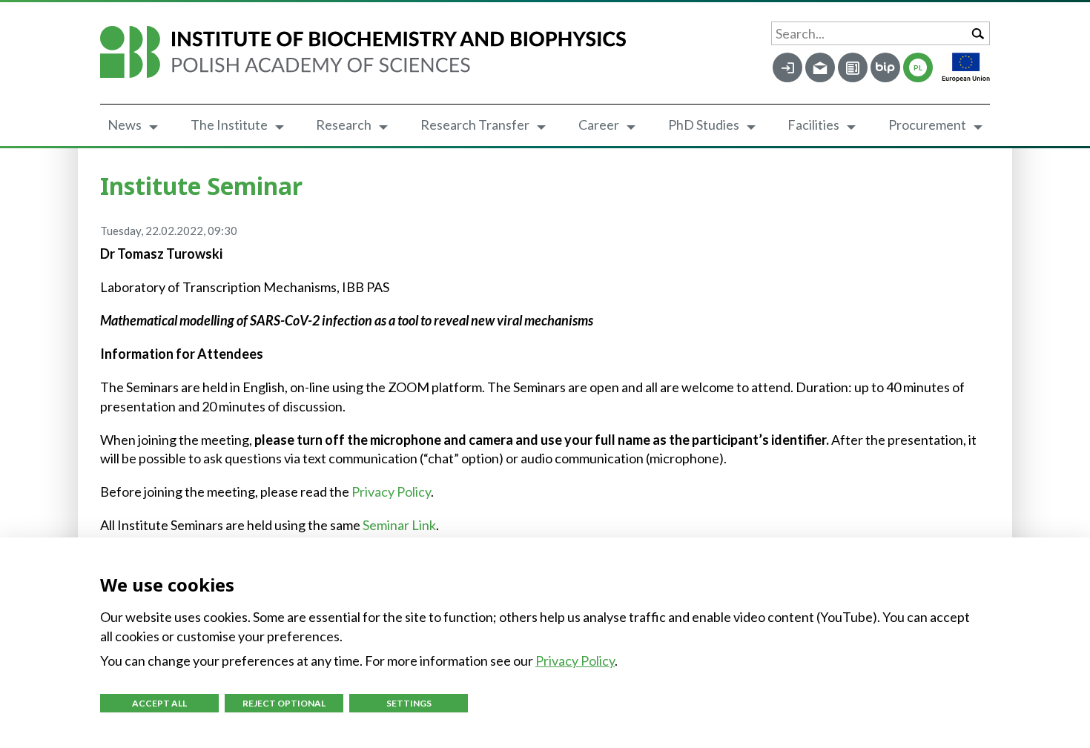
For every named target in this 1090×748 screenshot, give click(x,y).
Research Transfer (474, 124)
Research (343, 124)
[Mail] (820, 67)
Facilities (813, 124)
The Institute (229, 124)
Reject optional (284, 703)
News (125, 124)
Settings (409, 703)
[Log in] (787, 67)
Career (598, 124)
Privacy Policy (391, 491)
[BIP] (885, 67)
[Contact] (853, 67)
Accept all (159, 703)
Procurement (927, 124)
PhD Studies (703, 124)
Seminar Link (399, 525)
